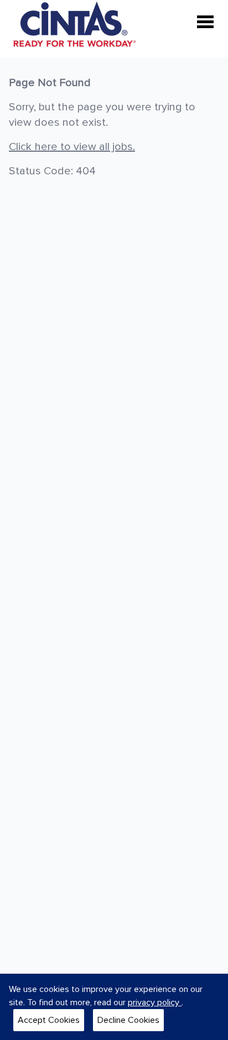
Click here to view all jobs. (72, 146)
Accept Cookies (49, 1020)
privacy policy (155, 1002)
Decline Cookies (128, 1020)
